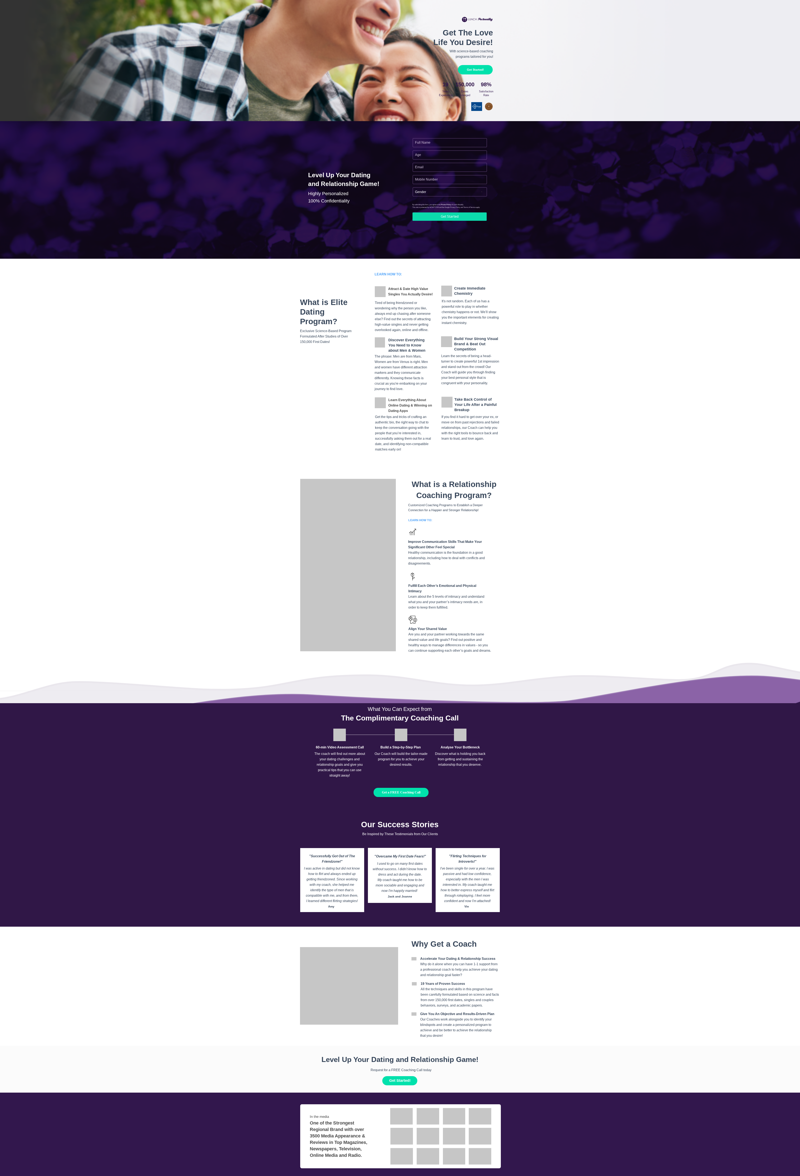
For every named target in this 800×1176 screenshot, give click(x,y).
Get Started (450, 216)
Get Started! (475, 69)
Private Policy (446, 205)
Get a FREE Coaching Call (401, 792)
